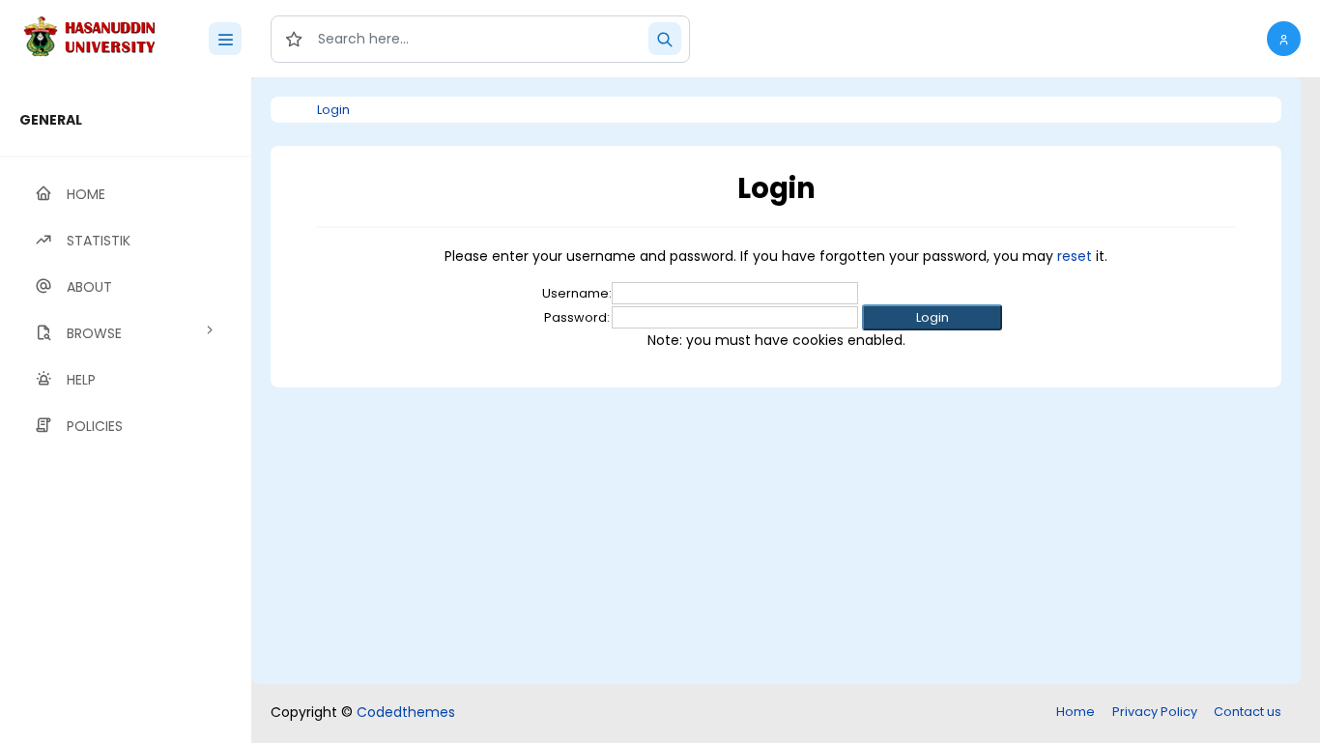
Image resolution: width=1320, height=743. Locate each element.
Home (1075, 711)
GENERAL (50, 119)
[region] (125, 410)
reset (1074, 256)
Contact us (1247, 711)
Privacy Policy (1154, 711)
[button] (1284, 38)
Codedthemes (406, 712)
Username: (577, 293)
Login (333, 109)
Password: (577, 317)
